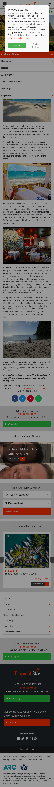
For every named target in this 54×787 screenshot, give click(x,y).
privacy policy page (19, 38)
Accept (17, 46)
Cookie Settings (35, 45)
